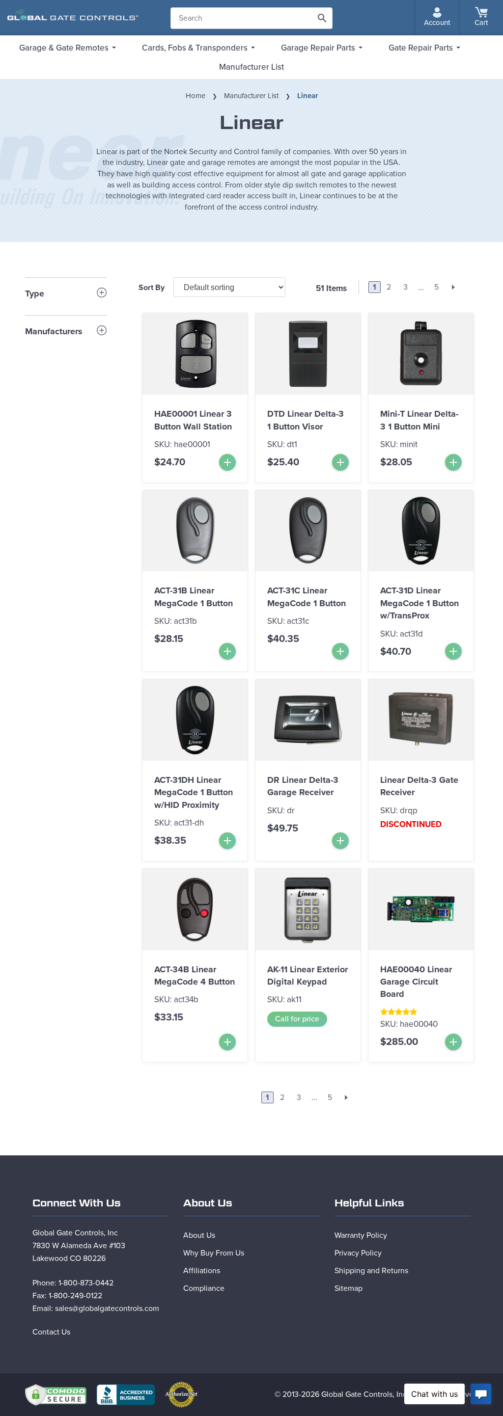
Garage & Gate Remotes (64, 48)
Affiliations (201, 1271)
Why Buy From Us (213, 1253)
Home (195, 95)
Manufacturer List (251, 67)
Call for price (297, 1019)
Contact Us (51, 1332)
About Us (199, 1235)
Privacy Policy (358, 1253)
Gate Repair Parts (421, 48)
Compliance (203, 1288)
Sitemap (349, 1288)
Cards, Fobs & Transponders (195, 48)
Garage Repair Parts (318, 48)
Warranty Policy (361, 1235)
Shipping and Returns (371, 1271)
